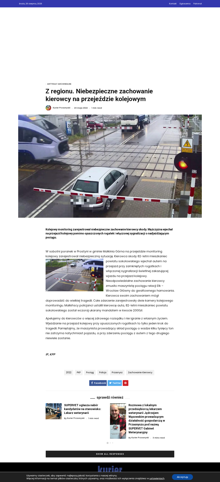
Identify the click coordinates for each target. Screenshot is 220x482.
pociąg (90, 372)
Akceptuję (182, 477)
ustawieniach (156, 478)
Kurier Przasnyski (61, 108)
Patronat (197, 3)
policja (102, 372)
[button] (107, 443)
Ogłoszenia (185, 3)
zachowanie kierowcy (140, 372)
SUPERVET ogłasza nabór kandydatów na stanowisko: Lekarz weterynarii (82, 409)
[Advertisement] (110, 49)
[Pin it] (125, 383)
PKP (79, 372)
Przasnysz (117, 372)
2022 (68, 372)
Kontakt (173, 3)
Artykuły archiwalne (59, 84)
